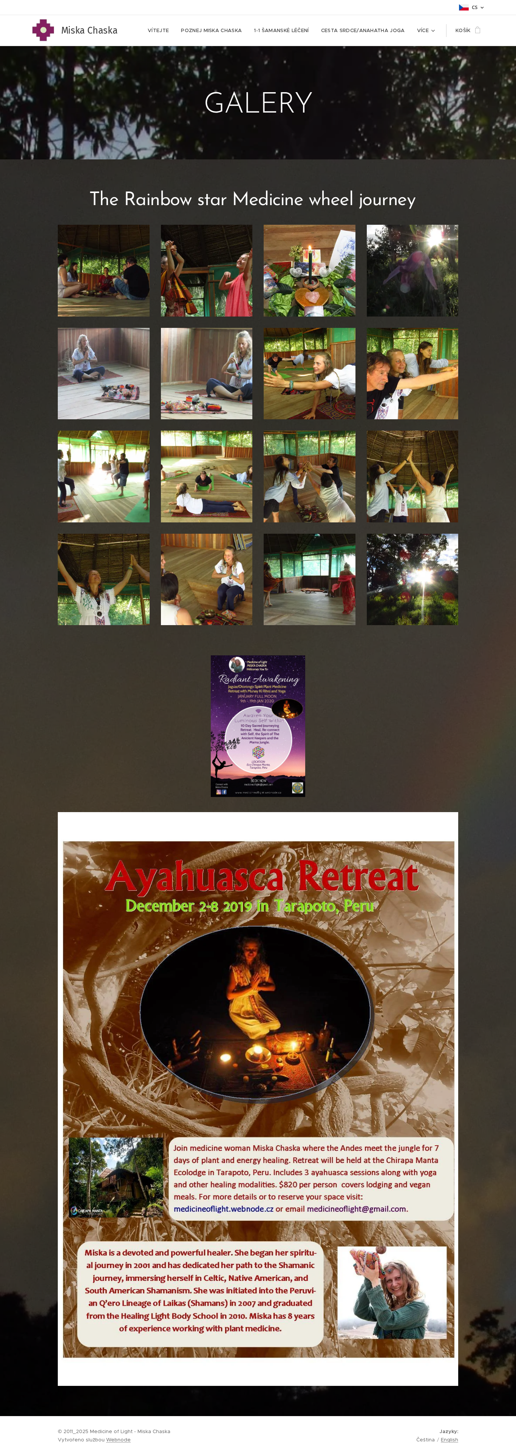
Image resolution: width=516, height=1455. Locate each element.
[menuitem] (160, 30)
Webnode (118, 1439)
